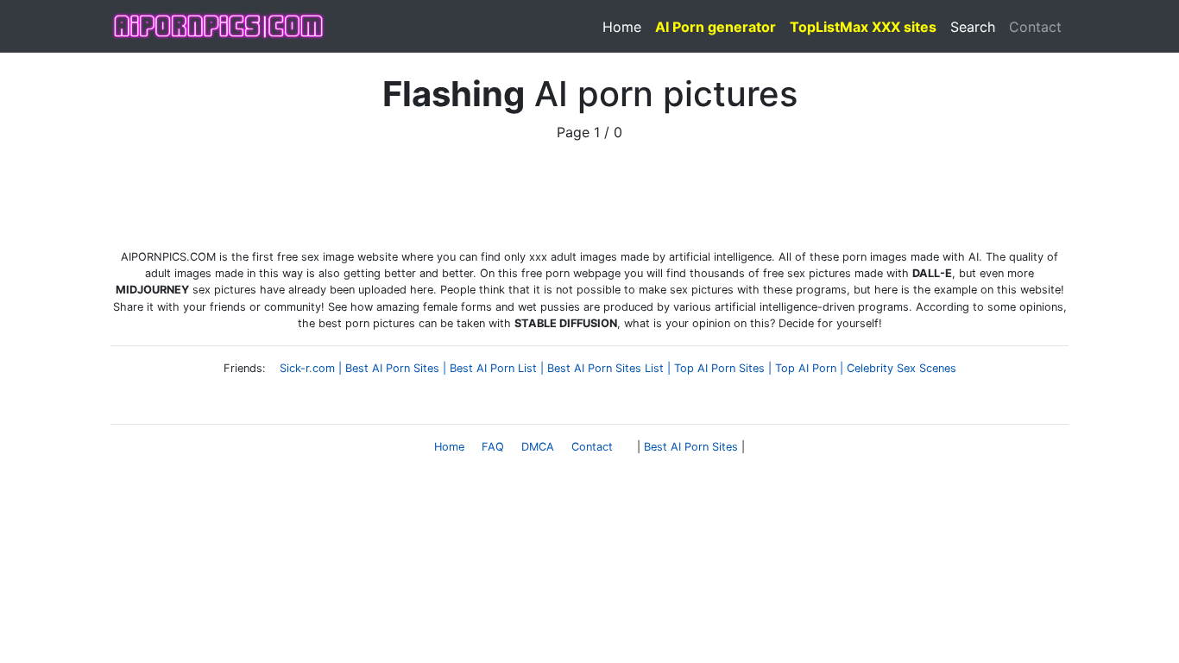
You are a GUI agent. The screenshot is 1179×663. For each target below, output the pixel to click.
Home (621, 26)
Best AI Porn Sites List (605, 368)
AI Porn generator (715, 26)
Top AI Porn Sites (719, 368)
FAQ (493, 446)
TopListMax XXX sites (863, 26)
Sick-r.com (307, 368)
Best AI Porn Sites (392, 368)
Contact (1035, 26)
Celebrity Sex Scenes (901, 368)
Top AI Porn (805, 368)
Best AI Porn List (493, 368)
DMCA (537, 446)
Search (972, 26)
